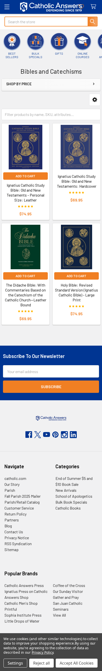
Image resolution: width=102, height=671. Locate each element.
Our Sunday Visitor (68, 591)
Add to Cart (25, 176)
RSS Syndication (18, 543)
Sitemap (11, 549)
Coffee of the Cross (69, 585)
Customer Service (19, 508)
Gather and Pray (66, 597)
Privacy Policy (42, 652)
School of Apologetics (73, 496)
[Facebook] (28, 434)
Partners (11, 519)
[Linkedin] (73, 434)
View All (59, 615)
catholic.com (15, 478)
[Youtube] (46, 434)
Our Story (12, 484)
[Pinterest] (55, 434)
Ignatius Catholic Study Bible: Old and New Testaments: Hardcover (76, 181)
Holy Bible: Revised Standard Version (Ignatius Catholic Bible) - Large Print (76, 292)
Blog (8, 525)
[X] (37, 434)
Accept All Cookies (77, 663)
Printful (10, 609)
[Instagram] (64, 434)
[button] (94, 100)
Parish (9, 490)
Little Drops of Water (21, 621)
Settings (15, 663)
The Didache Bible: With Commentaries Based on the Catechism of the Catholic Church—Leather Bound (25, 295)
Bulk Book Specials (71, 502)
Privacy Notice (16, 537)
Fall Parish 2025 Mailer (22, 496)
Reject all (41, 663)
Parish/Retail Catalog (22, 502)
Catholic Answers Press (24, 585)
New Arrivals (65, 490)
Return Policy (15, 514)
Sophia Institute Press (23, 615)
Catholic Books (68, 508)
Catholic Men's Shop (21, 603)
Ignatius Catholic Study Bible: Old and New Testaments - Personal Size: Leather (26, 192)
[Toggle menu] (7, 7)
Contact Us (13, 531)
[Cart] (94, 6)
